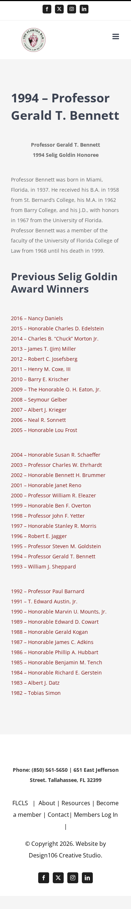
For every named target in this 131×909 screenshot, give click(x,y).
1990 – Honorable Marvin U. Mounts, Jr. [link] (59, 611)
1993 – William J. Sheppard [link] (43, 566)
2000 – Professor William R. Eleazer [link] (53, 495)
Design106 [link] (43, 855)
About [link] (48, 803)
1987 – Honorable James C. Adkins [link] (52, 642)
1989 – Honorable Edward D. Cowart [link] (55, 621)
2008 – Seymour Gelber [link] (39, 399)
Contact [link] (58, 815)
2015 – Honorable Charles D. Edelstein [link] (57, 328)
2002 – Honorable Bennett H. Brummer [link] (58, 475)
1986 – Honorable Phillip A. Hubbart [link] (54, 652)
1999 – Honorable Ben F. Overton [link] (51, 505)
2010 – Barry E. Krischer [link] (40, 379)
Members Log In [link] (96, 815)
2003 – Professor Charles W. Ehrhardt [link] (56, 464)
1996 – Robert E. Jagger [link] (39, 536)
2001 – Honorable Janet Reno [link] (46, 485)
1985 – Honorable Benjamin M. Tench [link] (56, 662)
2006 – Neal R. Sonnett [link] (38, 419)
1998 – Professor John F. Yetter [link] (48, 515)
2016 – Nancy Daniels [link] (37, 318)
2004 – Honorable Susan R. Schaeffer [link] (55, 454)
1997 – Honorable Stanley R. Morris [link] (53, 525)
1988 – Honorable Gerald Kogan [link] (49, 631)
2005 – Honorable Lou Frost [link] (44, 430)
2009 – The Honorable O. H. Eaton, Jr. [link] (56, 389)
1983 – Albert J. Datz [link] (35, 682)
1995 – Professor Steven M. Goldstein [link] (56, 546)
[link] (47, 9)
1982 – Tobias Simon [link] (36, 692)
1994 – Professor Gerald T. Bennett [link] (53, 556)
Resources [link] (75, 803)
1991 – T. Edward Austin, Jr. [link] (44, 601)
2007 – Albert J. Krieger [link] (39, 409)
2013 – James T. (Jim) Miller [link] (43, 348)
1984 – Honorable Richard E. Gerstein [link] (56, 672)
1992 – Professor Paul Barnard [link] (47, 591)
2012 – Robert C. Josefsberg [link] (44, 358)
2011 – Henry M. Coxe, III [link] (41, 369)
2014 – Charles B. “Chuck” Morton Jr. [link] (55, 338)
